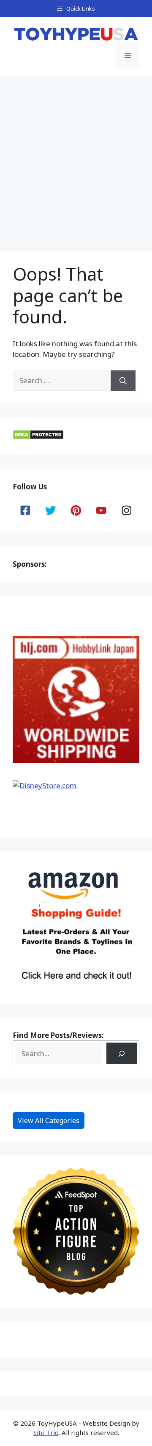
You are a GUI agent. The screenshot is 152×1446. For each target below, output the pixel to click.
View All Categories (48, 1120)
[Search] (123, 380)
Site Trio (46, 1432)
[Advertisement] (76, 156)
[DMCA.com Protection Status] (38, 437)
